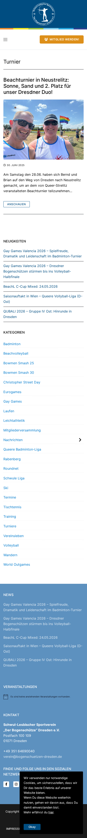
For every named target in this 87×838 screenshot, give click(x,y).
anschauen (16, 204)
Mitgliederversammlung (22, 430)
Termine (9, 497)
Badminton (11, 344)
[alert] (43, 696)
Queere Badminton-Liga (22, 449)
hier (50, 812)
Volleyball (11, 545)
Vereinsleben (13, 536)
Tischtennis (12, 507)
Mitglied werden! (64, 39)
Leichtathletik (14, 420)
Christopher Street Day (21, 382)
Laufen (8, 411)
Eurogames (12, 392)
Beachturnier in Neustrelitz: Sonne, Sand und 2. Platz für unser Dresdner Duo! (37, 86)
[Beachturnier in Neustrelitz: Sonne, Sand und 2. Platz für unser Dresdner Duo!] (43, 130)
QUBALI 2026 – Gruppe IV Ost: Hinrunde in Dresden (37, 314)
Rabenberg (12, 459)
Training (9, 516)
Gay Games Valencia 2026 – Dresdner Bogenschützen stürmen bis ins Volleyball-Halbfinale (37, 271)
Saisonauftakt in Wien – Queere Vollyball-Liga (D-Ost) (42, 299)
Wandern (10, 555)
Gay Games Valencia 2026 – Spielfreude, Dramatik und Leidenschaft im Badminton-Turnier (42, 253)
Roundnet (11, 468)
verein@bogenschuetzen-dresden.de (32, 756)
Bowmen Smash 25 (18, 363)
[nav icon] (5, 39)
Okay (32, 827)
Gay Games (12, 401)
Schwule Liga (13, 478)
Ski (5, 488)
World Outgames (16, 564)
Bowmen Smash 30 (18, 372)
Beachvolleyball (15, 353)
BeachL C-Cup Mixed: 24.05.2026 (30, 286)
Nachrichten (13, 440)
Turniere (9, 526)
